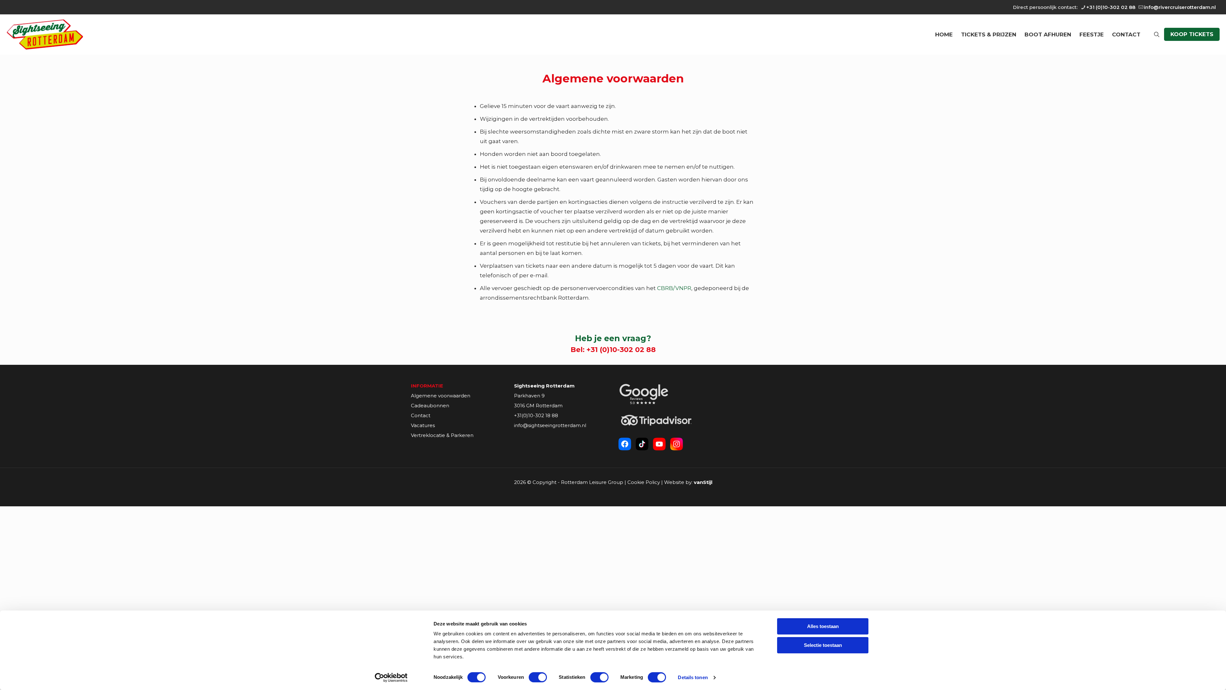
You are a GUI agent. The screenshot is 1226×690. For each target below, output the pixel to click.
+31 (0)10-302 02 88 (1110, 7)
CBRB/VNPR (674, 288)
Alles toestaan (823, 626)
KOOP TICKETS (1191, 34)
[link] (644, 394)
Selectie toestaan (823, 645)
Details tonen (693, 677)
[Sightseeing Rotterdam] (44, 34)
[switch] (538, 677)
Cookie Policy (643, 482)
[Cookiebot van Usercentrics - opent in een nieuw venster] (391, 677)
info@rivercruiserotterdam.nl (1180, 7)
